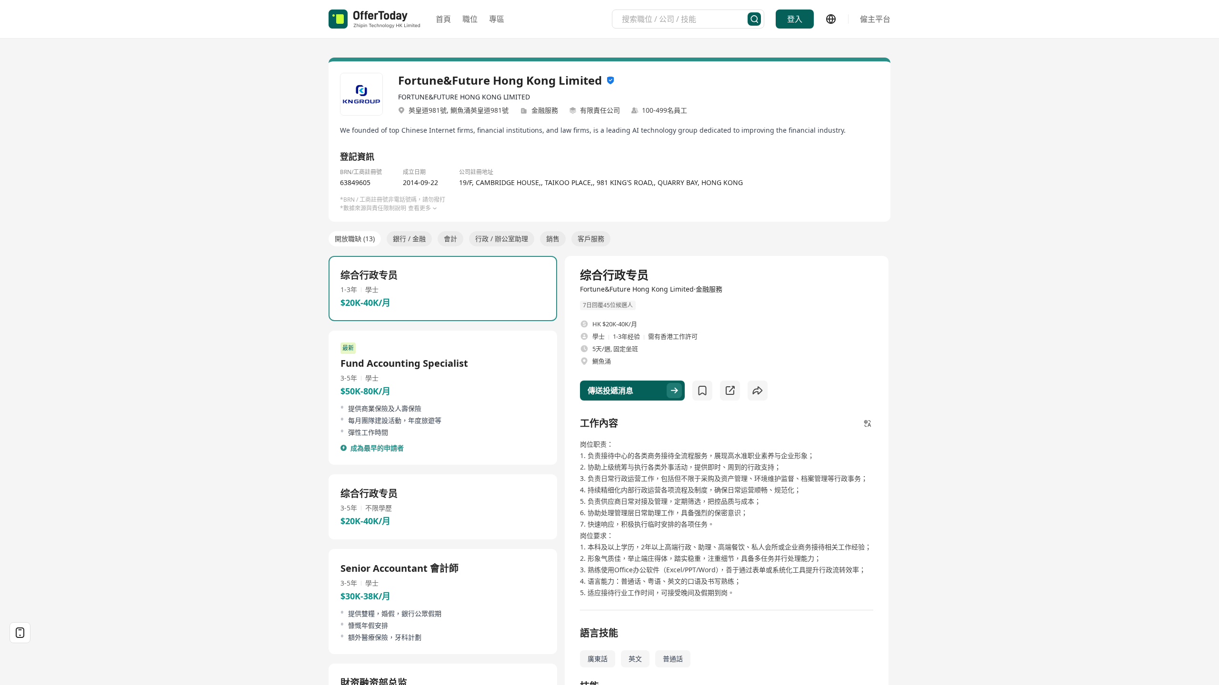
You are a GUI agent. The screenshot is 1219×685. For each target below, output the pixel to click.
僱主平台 (875, 19)
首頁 (443, 19)
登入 (794, 19)
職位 (470, 19)
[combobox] (685, 19)
